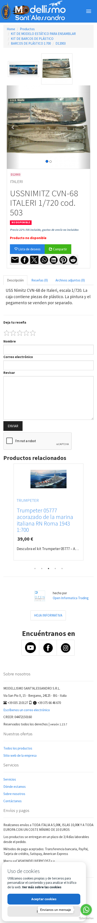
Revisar (9, 372)
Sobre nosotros (14, 794)
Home (11, 29)
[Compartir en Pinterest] (63, 260)
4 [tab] (55, 568)
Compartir (59, 249)
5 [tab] (62, 568)
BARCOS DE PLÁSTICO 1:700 (31, 43)
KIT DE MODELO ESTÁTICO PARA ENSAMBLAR (43, 34)
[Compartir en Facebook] (25, 260)
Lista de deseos (29, 249)
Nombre (9, 341)
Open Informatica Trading (71, 598)
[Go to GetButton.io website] (86, 918)
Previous (7, 514)
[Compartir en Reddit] (73, 260)
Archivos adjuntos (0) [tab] (70, 280)
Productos (27, 29)
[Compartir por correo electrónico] (15, 260)
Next (90, 514)
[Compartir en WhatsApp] (44, 260)
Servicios (9, 779)
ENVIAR (13, 426)
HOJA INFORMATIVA (48, 615)
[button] (13, 127)
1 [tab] (35, 568)
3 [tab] (48, 568)
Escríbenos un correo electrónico (26, 710)
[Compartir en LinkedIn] (54, 260)
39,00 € (25, 539)
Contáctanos (12, 801)
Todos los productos (17, 748)
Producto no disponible (28, 238)
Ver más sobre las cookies (41, 887)
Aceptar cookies (43, 899)
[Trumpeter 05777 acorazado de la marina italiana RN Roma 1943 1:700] (48, 479)
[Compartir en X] (34, 260)
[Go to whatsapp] (86, 909)
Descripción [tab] (15, 280)
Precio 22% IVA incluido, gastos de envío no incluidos (44, 230)
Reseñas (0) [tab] (39, 280)
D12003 (60, 43)
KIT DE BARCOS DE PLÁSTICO (32, 39)
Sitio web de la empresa (20, 755)
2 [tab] (41, 568)
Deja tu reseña (14, 322)
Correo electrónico (18, 357)
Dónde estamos (14, 786)
